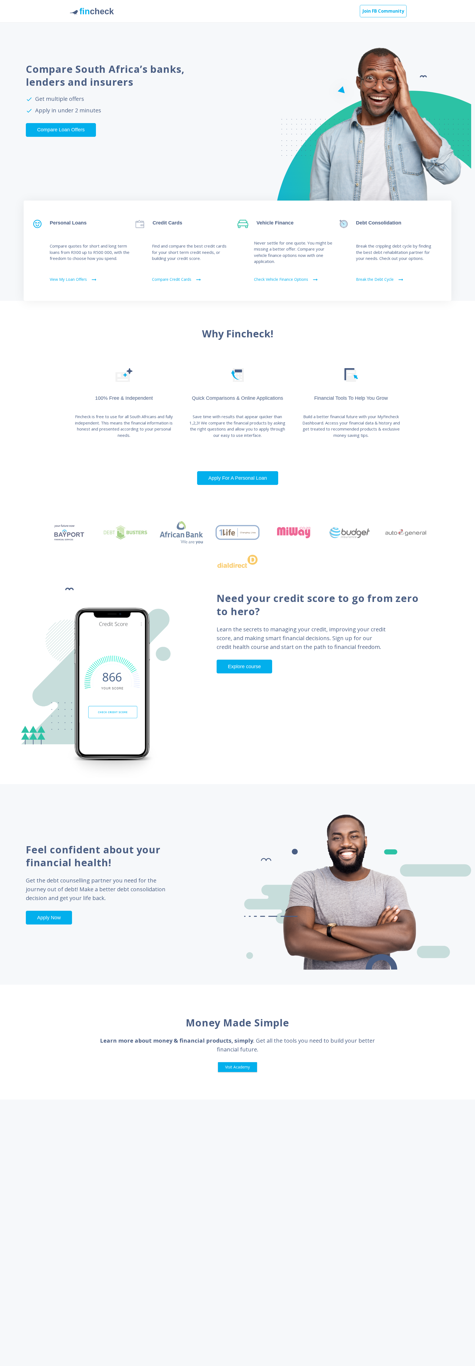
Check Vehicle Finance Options (286, 279)
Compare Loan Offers (61, 129)
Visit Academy (237, 1067)
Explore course (244, 666)
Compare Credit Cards (177, 279)
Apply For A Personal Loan (237, 478)
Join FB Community (383, 11)
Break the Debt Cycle (380, 279)
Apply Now (49, 917)
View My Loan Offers (73, 279)
